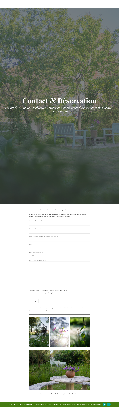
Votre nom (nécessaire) (35, 221)
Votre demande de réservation (37, 260)
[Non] (117, 404)
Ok (104, 404)
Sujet (30, 244)
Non (109, 404)
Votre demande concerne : (36, 252)
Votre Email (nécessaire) (35, 228)
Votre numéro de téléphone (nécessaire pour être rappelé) (44, 236)
